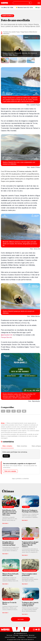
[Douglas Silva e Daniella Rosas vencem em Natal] (11, 541)
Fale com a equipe (10, 471)
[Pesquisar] (29, 3)
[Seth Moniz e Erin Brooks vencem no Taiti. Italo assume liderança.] (11, 509)
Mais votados (7, 446)
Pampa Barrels (6, 337)
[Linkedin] (39, 629)
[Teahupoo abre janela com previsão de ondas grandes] (30, 601)
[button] (3, 411)
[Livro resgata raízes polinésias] (30, 572)
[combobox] (22, 3)
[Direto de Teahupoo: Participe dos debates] (30, 509)
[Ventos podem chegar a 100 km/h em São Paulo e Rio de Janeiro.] (30, 541)
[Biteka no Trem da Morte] (11, 601)
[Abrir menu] (39, 3)
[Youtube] (36, 629)
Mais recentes (22, 446)
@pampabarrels (6, 335)
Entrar (6, 456)
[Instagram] (34, 629)
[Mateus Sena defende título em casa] (11, 572)
